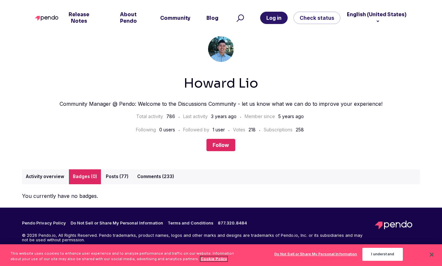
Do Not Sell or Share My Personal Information (315, 254)
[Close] (432, 255)
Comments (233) (155, 176)
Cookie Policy (214, 259)
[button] (239, 17)
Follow (221, 145)
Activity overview (45, 176)
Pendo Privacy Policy (44, 223)
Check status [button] (317, 18)
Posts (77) (117, 176)
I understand (382, 254)
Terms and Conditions (190, 223)
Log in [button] (274, 18)
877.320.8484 (232, 223)
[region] (221, 255)
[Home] (48, 18)
